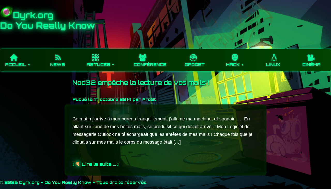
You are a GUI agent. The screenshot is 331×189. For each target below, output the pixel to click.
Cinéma (311, 64)
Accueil (15, 64)
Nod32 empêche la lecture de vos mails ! (140, 82)
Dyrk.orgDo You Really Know (47, 20)
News (57, 64)
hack (233, 64)
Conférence (150, 64)
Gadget (195, 64)
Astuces (98, 64)
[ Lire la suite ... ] (95, 164)
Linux (273, 64)
